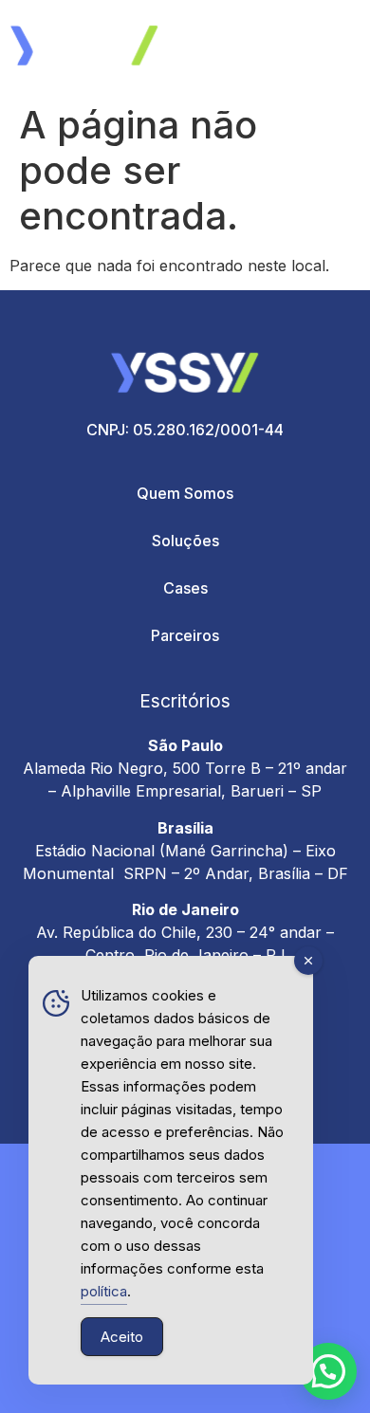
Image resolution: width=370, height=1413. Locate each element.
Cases (185, 587)
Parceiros (185, 635)
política (104, 1291)
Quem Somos (185, 493)
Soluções (185, 540)
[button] (328, 1371)
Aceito (122, 1337)
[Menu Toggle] (334, 47)
